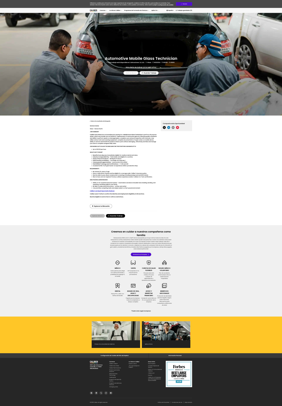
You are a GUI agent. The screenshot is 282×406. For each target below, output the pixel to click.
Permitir (185, 4)
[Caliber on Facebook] (91, 392)
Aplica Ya (154, 10)
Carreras (102, 10)
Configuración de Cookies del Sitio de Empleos (115, 355)
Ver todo (141, 62)
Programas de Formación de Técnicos (135, 10)
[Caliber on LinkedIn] (96, 392)
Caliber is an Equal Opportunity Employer (102, 191)
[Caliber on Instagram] (106, 392)
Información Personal (174, 355)
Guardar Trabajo (150, 73)
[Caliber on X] (101, 392)
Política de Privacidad (163, 402)
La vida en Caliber (114, 10)
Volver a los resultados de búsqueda (100, 121)
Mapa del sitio (188, 402)
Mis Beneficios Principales (140, 254)
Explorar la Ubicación (102, 206)
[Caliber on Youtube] (110, 392)
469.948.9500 (94, 368)
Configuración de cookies (165, 5)
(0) (184, 10)
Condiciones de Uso (177, 402)
